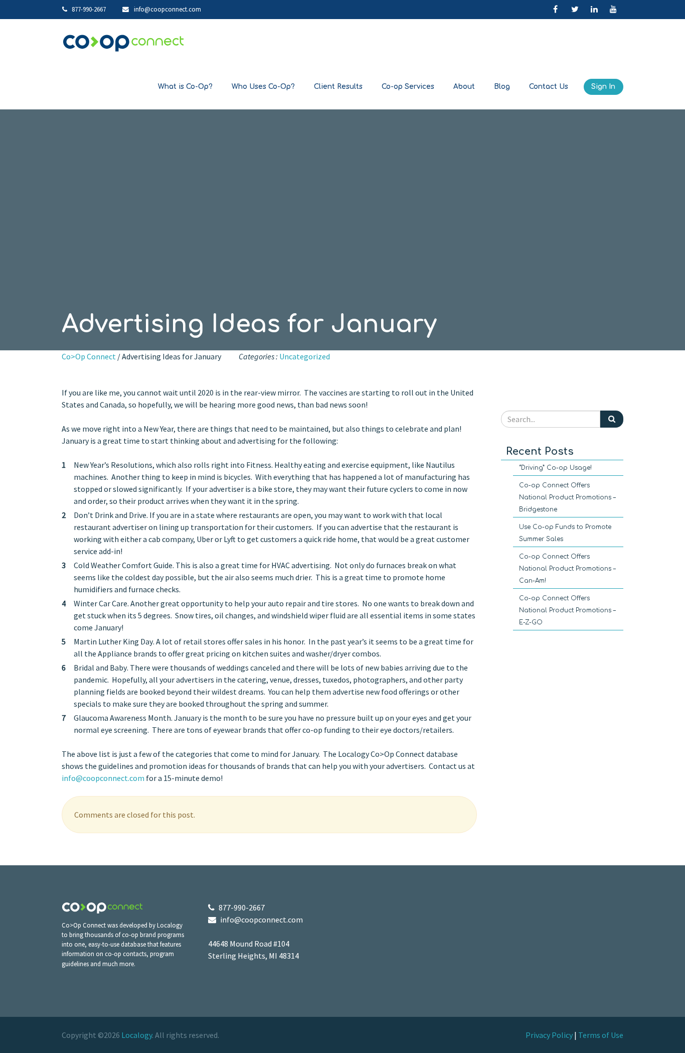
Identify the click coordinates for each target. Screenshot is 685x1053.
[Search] (611, 419)
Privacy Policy (549, 1035)
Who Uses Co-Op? (263, 86)
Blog (502, 86)
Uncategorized (304, 356)
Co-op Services (408, 86)
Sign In (603, 86)
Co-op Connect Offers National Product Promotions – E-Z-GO (567, 610)
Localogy (136, 1035)
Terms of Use (600, 1035)
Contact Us (548, 86)
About (464, 86)
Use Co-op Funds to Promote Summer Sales (565, 533)
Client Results (338, 86)
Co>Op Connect (89, 356)
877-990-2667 (88, 9)
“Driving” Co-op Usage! (555, 467)
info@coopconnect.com (167, 9)
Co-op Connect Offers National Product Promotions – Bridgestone (567, 497)
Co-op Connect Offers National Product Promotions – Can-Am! (567, 568)
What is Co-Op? (185, 86)
